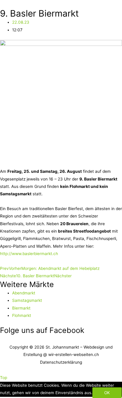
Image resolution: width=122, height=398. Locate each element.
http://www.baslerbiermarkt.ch (29, 253)
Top (3, 377)
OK (107, 392)
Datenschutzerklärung (61, 362)
